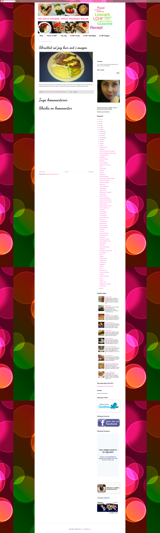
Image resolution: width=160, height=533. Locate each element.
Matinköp (101, 256)
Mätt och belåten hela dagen (105, 241)
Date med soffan (103, 213)
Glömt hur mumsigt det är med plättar (107, 151)
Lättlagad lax (102, 149)
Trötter (101, 166)
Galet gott (101, 280)
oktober (101, 135)
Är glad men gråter (103, 221)
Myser (101, 268)
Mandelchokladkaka (109, 338)
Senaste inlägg (42, 171)
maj (100, 145)
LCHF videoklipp (89, 35)
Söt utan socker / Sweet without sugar (105, 386)
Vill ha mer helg (103, 194)
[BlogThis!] (71, 92)
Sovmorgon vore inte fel (104, 239)
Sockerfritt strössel (109, 355)
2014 (100, 125)
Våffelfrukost (102, 264)
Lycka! (101, 278)
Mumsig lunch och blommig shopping (107, 178)
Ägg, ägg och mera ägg (104, 155)
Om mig (64, 35)
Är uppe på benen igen (109, 322)
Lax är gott (102, 231)
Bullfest (101, 254)
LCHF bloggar (104, 35)
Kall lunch (102, 172)
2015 (100, 123)
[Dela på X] (73, 92)
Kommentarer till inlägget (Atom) (52, 174)
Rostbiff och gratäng (104, 227)
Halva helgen (102, 229)
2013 (100, 127)
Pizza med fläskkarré (104, 162)
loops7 (82, 529)
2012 (100, 129)
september (102, 137)
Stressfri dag (102, 209)
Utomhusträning (103, 262)
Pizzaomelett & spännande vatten (111, 363)
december (102, 131)
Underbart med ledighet (104, 272)
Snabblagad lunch (103, 260)
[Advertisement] (66, 158)
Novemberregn (108, 330)
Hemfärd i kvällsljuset (104, 159)
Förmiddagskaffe (103, 243)
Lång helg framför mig (104, 233)
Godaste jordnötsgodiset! (110, 372)
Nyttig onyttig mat (103, 211)
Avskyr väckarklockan (104, 186)
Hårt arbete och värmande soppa (106, 250)
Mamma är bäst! (103, 168)
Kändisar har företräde (104, 176)
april (101, 288)
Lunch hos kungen (103, 196)
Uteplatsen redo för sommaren (106, 202)
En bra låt (101, 266)
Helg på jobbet (102, 174)
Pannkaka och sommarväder (105, 284)
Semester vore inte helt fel (105, 180)
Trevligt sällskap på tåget (104, 246)
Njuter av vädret (103, 282)
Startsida (66, 171)
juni (101, 143)
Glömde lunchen (108, 296)
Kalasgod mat (102, 237)
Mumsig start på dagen (104, 276)
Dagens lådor (102, 244)
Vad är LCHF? (52, 35)
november (102, 133)
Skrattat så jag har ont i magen (105, 205)
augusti (101, 139)
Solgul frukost (102, 248)
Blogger (89, 529)
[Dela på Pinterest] (76, 92)
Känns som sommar (104, 225)
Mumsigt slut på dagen (104, 217)
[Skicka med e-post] (70, 92)
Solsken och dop (103, 190)
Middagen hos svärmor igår (105, 164)
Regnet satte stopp (103, 258)
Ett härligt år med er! (104, 235)
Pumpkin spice (108, 305)
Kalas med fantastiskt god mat (105, 200)
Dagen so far (102, 184)
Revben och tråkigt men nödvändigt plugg (108, 153)
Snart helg (102, 274)
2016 (100, 121)
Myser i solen (102, 219)
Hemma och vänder (103, 147)
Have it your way (103, 270)
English (98, 64)
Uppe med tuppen (103, 215)
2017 (100, 119)
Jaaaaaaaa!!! (102, 170)
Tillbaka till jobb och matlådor (105, 192)
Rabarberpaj (102, 160)
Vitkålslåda (107, 314)
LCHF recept (75, 35)
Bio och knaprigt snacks (104, 207)
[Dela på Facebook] (75, 92)
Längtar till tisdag (103, 223)
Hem (41, 35)
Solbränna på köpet (103, 203)
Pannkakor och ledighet (104, 182)
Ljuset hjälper (102, 157)
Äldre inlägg (90, 171)
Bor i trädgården (103, 252)
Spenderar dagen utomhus (105, 198)
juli (100, 141)
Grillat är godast (103, 285)
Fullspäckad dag (103, 188)
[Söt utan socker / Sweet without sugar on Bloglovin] (103, 498)
